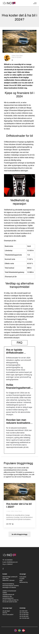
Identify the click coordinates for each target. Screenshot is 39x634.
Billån (21, 580)
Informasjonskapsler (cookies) (10, 585)
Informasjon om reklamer (9, 587)
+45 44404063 (8, 560)
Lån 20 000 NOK (24, 614)
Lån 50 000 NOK (24, 616)
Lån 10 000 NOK (24, 613)
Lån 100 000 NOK (24, 618)
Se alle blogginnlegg (19, 534)
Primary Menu (34, 3)
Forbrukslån (23, 577)
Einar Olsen (19, 55)
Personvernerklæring (8, 584)
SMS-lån (4, 613)
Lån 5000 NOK (23, 611)
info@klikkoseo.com (12, 562)
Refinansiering (24, 582)
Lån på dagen (6, 611)
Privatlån (22, 578)
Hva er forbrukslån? (7, 614)
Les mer (9, 524)
